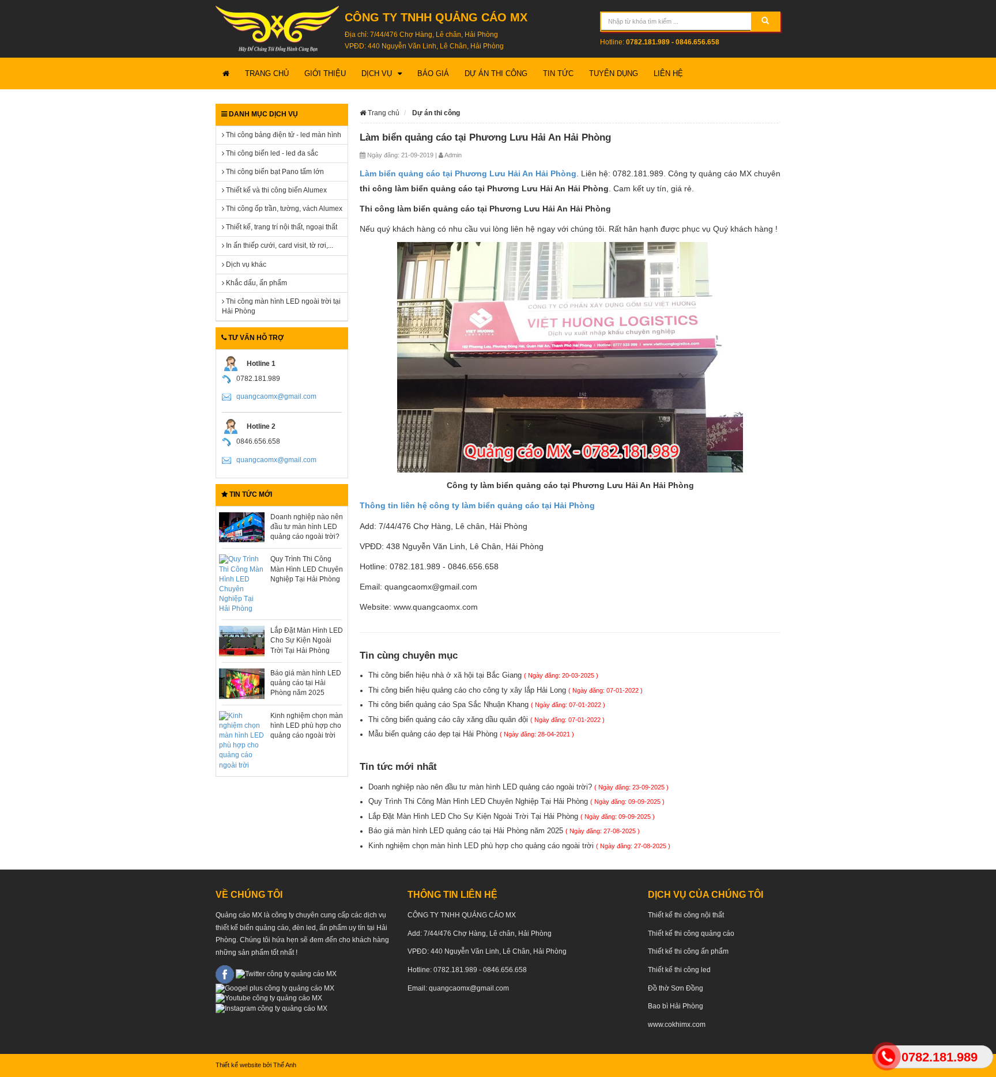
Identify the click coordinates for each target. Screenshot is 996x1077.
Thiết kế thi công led (679, 970)
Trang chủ (267, 73)
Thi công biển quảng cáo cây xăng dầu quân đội (486, 719)
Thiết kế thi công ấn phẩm (688, 951)
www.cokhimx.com (676, 1025)
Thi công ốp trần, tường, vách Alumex (283, 209)
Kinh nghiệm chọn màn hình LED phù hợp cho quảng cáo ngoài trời (306, 725)
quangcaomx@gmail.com (276, 396)
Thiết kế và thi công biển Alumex (275, 190)
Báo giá (433, 73)
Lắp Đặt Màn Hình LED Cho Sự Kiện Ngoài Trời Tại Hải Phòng (306, 640)
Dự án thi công (496, 73)
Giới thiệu (325, 73)
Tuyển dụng (613, 73)
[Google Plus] (275, 988)
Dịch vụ (376, 73)
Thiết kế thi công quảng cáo (691, 933)
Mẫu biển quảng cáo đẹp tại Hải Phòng (471, 734)
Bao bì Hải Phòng (675, 1006)
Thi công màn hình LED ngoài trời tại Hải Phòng (281, 306)
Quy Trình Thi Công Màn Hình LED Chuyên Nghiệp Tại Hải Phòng (306, 569)
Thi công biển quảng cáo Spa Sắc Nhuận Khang (486, 704)
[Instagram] (271, 1008)
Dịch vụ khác (245, 264)
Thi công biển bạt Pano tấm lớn (274, 172)
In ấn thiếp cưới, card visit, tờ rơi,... (278, 245)
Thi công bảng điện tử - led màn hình (282, 135)
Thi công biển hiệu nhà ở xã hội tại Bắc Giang (483, 675)
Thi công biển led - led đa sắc (271, 153)
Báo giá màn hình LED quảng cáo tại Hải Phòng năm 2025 (305, 683)
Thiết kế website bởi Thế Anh (256, 1064)
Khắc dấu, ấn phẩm (255, 283)
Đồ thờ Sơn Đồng (675, 988)
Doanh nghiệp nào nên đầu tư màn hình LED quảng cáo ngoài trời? (306, 527)
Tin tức (558, 73)
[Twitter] (286, 974)
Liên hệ (668, 73)
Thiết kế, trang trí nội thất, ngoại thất (280, 227)
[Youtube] (269, 998)
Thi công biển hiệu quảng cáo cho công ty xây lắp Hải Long (505, 690)
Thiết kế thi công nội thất (686, 915)
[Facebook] (225, 974)
